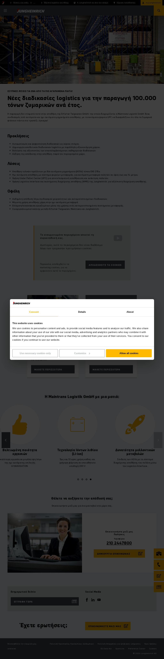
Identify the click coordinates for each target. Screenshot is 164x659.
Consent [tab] (34, 312)
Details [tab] (82, 312)
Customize (80, 353)
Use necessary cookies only (35, 353)
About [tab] (130, 312)
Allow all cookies (128, 353)
